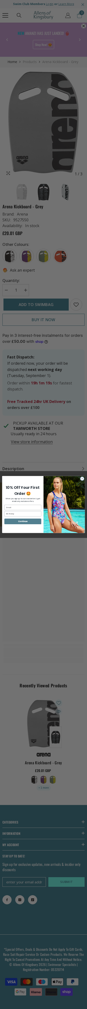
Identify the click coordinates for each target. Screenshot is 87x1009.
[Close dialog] (82, 478)
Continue (22, 521)
